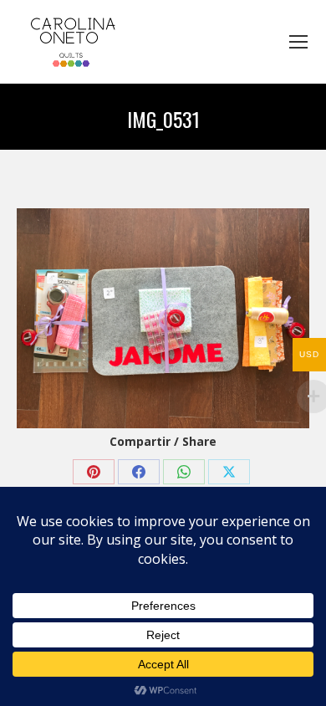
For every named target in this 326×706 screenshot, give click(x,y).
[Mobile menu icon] (298, 42)
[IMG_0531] (163, 318)
